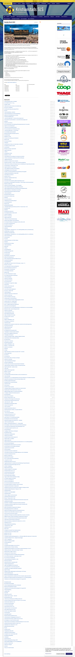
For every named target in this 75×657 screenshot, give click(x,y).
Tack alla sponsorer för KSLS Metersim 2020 (11, 531)
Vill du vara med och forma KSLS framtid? (10, 513)
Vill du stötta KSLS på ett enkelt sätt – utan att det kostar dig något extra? (15, 119)
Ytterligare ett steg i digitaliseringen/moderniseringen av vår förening (15, 571)
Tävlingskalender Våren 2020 (8, 630)
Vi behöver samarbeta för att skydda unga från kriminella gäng (14, 157)
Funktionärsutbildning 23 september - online (11, 559)
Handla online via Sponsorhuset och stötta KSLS (12, 519)
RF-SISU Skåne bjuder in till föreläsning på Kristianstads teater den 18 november (17, 124)
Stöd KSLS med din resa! (8, 295)
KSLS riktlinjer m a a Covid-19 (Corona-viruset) (11, 620)
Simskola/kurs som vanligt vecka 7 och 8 (10, 624)
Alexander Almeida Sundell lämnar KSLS (10, 615)
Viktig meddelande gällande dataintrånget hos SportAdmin (13, 186)
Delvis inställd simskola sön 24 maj (9, 609)
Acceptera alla (69, 653)
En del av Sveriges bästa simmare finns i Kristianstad (12, 585)
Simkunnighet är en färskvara (8, 174)
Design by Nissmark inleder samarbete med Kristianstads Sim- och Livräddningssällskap (18, 441)
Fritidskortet (6, 142)
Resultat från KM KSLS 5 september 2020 (10, 562)
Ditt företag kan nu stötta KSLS (9, 321)
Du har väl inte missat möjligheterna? (10, 289)
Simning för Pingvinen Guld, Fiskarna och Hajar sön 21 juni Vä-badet (15, 600)
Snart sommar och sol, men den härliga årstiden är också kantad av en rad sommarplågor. (18, 307)
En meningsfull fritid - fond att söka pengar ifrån (11, 566)
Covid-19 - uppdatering (8, 539)
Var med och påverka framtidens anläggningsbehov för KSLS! (14, 299)
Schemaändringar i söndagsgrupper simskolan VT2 (12, 617)
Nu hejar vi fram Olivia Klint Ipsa (9, 473)
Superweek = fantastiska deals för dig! (10, 177)
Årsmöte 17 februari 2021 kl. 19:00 (9, 498)
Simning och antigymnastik (8, 362)
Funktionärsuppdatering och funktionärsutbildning (12, 113)
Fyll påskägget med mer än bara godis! (10, 170)
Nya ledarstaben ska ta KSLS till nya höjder (11, 418)
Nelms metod (6, 528)
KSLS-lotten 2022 (7, 356)
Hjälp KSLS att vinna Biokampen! (9, 125)
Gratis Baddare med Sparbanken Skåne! (10, 403)
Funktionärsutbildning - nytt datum (9, 112)
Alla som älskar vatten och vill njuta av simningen (12, 357)
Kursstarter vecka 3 (7, 629)
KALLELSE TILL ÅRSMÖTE (8, 107)
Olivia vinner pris (6, 385)
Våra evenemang (7, 237)
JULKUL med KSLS (7, 406)
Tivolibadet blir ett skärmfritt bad (9, 415)
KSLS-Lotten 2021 (7, 411)
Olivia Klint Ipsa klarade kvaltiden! (9, 472)
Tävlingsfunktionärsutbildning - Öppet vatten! (11, 173)
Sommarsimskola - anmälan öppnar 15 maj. (11, 165)
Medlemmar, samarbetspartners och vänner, (11, 115)
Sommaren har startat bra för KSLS (9, 453)
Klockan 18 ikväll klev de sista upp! (9, 296)
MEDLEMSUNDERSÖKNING (8, 205)
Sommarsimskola (7, 612)
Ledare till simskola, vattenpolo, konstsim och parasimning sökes (14, 365)
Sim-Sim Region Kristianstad (8, 270)
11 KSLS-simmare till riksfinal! (9, 412)
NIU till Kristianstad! (7, 394)
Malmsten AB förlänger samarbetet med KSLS (11, 133)
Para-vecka (6, 238)
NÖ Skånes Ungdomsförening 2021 (10, 380)
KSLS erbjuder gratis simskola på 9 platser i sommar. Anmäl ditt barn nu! (15, 374)
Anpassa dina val (48, 653)
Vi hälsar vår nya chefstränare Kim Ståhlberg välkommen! (13, 598)
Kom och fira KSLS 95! (7, 281)
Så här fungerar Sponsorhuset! (9, 313)
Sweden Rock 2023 (9, 22)
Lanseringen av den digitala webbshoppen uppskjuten (13, 568)
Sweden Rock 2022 (7, 383)
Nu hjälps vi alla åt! (7, 104)
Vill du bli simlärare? (7, 449)
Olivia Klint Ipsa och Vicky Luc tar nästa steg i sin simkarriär (13, 144)
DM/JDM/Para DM (7, 208)
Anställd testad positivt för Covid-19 (10, 461)
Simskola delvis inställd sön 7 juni (9, 601)
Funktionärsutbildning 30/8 (8, 572)
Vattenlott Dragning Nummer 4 (9, 563)
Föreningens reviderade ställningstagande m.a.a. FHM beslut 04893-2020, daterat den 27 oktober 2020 (20, 536)
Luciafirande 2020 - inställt (8, 525)
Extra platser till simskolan (8, 342)
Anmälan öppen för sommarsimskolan (10, 298)
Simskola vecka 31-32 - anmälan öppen (10, 301)
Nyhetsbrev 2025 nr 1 (7, 176)
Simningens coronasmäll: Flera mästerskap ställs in (12, 530)
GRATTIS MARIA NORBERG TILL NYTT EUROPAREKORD (13, 641)
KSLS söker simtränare (7, 141)
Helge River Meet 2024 (7, 217)
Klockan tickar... (6, 284)
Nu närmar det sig (7, 252)
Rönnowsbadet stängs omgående (9, 475)
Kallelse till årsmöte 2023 (8, 327)
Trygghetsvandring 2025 (8, 159)
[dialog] (59, 651)
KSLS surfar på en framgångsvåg (9, 557)
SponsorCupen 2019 (7, 638)
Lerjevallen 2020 (6, 591)
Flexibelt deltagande (7, 292)
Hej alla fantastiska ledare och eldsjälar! (10, 101)
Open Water (6, 592)
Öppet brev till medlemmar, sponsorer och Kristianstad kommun (14, 510)
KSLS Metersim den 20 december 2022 (10, 330)
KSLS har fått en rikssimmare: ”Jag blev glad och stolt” (13, 556)
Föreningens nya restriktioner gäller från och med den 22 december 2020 (15, 504)
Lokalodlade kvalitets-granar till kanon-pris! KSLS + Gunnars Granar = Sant (16, 206)
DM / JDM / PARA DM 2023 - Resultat (10, 273)
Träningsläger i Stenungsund (8, 334)
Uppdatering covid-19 (7, 522)
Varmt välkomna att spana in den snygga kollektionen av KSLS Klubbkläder (16, 452)
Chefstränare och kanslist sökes (9, 232)
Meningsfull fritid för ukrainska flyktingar (10, 382)
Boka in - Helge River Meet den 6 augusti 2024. (11, 304)
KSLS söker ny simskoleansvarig (9, 223)
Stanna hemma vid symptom (8, 395)
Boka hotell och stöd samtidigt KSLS (10, 305)
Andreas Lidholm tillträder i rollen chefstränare (11, 220)
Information (6, 543)
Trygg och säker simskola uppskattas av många (11, 476)
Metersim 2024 (6, 203)
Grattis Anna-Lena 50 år (8, 594)
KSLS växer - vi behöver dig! (8, 290)
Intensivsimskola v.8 (7, 328)
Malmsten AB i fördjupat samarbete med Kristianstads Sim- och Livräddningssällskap (17, 577)
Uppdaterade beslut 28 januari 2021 (10, 496)
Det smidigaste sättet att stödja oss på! (10, 212)
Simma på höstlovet (7, 429)
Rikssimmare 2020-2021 (8, 560)
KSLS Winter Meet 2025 (8, 202)
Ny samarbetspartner (7, 249)
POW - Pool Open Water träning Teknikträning (11, 458)
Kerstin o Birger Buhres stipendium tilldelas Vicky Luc (12, 258)
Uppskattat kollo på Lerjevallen (9, 447)
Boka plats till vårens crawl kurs (9, 194)
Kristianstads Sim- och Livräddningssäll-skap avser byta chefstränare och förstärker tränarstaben (19, 377)
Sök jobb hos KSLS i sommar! (9, 316)
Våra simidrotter (6, 147)
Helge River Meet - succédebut (9, 438)
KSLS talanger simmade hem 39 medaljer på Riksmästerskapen (14, 554)
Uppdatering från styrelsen (8, 501)
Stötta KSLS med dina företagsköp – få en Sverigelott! (13, 185)
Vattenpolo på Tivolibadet (8, 435)
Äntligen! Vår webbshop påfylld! (9, 540)
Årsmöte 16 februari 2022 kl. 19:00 (9, 397)
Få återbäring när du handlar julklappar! (10, 200)
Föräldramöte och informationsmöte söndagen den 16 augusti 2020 (15, 588)
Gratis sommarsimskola (8, 235)
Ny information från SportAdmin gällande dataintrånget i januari (14, 180)
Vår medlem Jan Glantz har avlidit (9, 145)
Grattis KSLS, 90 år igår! (8, 644)
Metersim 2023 (6, 272)
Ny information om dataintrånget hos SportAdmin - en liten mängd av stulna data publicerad (18, 182)
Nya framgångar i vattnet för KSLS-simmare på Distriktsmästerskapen (15, 424)
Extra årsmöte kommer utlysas (9, 243)
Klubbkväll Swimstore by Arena (9, 626)
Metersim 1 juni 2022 (7, 371)
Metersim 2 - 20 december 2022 (9, 345)
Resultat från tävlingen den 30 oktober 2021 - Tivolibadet (13, 420)
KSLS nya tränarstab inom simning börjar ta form (12, 128)
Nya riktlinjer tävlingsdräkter (8, 635)
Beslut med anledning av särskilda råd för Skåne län (12, 507)
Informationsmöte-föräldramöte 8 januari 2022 (11, 400)
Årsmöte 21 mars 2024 (7, 264)
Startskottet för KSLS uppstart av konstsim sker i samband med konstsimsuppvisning (18, 324)
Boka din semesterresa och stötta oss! (10, 267)
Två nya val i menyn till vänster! (9, 647)
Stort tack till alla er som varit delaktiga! (10, 302)
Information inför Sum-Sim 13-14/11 (10, 414)
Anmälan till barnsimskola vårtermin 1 (10, 408)
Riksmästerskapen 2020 (8, 597)
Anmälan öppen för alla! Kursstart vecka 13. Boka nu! (12, 389)
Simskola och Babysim (8, 214)
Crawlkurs (5, 151)
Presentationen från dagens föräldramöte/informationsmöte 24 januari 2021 (16, 499)
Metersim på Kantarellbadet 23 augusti (10, 586)
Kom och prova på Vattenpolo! (9, 443)
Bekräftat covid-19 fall (7, 533)
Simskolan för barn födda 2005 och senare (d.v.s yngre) (13, 511)
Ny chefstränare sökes (7, 432)
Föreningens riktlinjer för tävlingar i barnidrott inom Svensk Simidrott (15, 388)
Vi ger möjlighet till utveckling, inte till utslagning (11, 168)
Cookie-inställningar (7, 653)
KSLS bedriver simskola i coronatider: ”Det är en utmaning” (13, 484)
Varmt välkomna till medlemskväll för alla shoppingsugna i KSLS (14, 426)
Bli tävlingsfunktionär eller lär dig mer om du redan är (12, 444)
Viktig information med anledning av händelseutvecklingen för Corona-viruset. (16, 621)
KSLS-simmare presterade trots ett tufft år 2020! (11, 482)
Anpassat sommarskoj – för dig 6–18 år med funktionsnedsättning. (15, 162)
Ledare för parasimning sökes (9, 421)
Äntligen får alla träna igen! (8, 467)
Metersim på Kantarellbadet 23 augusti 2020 (11, 574)
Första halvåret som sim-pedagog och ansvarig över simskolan (14, 156)
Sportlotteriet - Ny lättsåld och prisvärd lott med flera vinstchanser (14, 502)
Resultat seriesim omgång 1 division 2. (10, 551)
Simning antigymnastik (7, 353)
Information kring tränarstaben (9, 603)
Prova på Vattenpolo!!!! (7, 542)
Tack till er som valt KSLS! (8, 122)
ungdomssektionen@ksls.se (11, 82)
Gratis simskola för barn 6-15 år (9, 606)
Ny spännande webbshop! (8, 260)
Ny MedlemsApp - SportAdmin (9, 231)
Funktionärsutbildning (7, 244)
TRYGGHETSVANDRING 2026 (8, 116)
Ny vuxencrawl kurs (7, 339)
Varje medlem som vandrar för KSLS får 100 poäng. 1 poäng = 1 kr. (14, 263)
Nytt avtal (5, 110)
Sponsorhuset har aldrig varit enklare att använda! (12, 191)
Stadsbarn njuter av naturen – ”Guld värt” (10, 595)
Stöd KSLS (6, 646)
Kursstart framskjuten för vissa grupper (10, 469)
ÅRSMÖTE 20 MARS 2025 (8, 183)
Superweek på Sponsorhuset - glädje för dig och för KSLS (13, 618)
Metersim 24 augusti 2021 (8, 455)
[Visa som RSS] (40, 22)
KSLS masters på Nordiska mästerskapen (11, 275)
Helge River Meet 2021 (7, 440)
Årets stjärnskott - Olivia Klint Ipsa (9, 255)
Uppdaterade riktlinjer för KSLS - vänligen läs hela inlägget (13, 537)
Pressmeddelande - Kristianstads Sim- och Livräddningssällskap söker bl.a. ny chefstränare (18, 234)
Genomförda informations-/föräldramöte (10, 450)
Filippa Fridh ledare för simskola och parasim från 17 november (14, 351)
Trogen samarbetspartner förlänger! (10, 360)
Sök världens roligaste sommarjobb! (10, 478)
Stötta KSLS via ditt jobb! (8, 278)
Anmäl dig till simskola (7, 287)
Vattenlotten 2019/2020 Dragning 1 (9, 632)
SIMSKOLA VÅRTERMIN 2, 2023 (9, 319)
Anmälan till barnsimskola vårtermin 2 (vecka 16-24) (12, 623)
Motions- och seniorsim (8, 215)
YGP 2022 (5, 350)
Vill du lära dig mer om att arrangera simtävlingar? (12, 446)
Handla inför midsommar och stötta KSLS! (11, 293)
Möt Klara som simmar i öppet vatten (10, 148)
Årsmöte (5, 627)
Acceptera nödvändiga (61, 653)
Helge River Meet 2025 (7, 150)
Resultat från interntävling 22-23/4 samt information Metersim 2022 (14, 379)
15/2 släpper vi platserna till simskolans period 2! (12, 392)
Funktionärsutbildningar (8, 226)
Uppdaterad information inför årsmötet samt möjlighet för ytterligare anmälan (16, 487)
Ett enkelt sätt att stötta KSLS (8, 211)
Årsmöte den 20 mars (7, 179)
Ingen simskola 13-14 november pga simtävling (11, 417)
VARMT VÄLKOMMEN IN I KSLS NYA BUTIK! (11, 565)
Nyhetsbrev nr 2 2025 (7, 154)
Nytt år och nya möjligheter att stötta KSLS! (11, 333)
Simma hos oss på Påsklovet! (9, 479)
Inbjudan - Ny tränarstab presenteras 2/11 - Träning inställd (13, 423)
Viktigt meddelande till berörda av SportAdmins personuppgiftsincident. (15, 188)
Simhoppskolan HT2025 (8, 153)
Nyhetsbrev (6, 121)
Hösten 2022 (6, 368)
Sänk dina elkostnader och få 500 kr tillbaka (11, 240)
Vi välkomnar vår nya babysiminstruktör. (10, 127)
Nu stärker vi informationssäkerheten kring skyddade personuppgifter (15, 171)
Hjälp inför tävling (7, 569)
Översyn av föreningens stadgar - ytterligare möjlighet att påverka (14, 336)
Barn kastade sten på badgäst (9, 583)
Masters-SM (6, 246)
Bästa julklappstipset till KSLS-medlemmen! (11, 508)
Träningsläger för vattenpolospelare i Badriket (11, 331)
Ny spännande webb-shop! (8, 325)
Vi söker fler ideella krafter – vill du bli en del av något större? (14, 118)
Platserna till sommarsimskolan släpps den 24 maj (12, 464)
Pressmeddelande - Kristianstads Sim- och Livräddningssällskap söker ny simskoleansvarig (18, 229)
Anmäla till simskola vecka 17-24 (9, 470)
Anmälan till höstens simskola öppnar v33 (11, 437)
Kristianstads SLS (8, 3)
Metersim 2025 (6, 139)
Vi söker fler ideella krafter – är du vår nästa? (11, 130)
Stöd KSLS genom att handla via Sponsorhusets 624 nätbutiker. (14, 363)
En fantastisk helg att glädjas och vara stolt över (11, 545)
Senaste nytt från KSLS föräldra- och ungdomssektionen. (13, 409)
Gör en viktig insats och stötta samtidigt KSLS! (11, 266)
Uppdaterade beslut (7, 490)
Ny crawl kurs (6, 318)
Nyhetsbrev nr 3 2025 (7, 136)
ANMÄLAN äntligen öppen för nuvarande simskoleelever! (13, 391)
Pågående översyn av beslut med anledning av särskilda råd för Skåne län (16, 516)
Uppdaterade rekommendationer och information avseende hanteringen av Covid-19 (17, 548)
